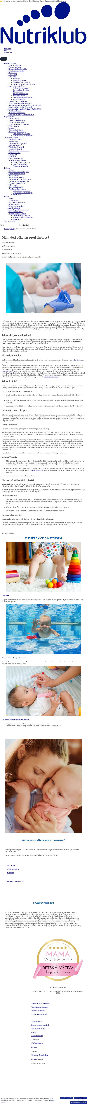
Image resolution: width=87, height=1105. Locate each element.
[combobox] (10, 225)
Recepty (11, 128)
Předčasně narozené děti (16, 183)
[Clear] (21, 225)
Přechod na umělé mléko (16, 122)
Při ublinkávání (18, 92)
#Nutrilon (10, 873)
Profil (6, 51)
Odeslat (25, 225)
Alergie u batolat (14, 208)
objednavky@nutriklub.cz (39, 1055)
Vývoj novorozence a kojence (18, 172)
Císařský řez (12, 155)
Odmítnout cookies (66, 1098)
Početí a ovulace (13, 141)
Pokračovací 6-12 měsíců (21, 82)
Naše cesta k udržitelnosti (16, 113)
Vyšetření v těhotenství (16, 147)
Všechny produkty (14, 67)
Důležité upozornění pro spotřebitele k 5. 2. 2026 (24, 105)
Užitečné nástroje (36, 1021)
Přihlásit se (7, 49)
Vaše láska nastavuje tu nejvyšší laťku (21, 115)
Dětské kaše (12, 73)
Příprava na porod (14, 153)
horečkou (77, 360)
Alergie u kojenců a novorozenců (19, 179)
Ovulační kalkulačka (20, 164)
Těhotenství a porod (11, 137)
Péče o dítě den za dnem (16, 174)
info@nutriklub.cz (13, 869)
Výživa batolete (13, 126)
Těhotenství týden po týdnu (17, 143)
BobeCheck (17, 195)
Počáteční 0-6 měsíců (20, 80)
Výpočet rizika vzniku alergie (22, 136)
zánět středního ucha (51, 377)
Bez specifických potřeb (21, 90)
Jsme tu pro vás (9, 221)
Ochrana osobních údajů (39, 1014)
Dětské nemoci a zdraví (16, 177)
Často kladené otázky (15, 130)
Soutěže (33, 1032)
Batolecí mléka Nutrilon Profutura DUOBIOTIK (24, 109)
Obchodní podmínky (38, 1011)
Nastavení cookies (36, 1018)
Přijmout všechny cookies (78, 1102)
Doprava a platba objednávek (40, 1003)
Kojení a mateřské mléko (16, 120)
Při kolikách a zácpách (20, 94)
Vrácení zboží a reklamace (39, 1007)
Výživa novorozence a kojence (18, 124)
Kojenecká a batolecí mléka (17, 69)
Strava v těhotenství (15, 149)
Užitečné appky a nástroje (17, 132)
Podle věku (12, 77)
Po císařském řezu (19, 99)
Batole (6, 196)
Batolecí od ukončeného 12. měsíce (24, 84)
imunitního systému (8, 371)
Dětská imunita (13, 175)
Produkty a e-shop (10, 63)
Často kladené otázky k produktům (20, 103)
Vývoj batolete (13, 200)
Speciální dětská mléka (16, 71)
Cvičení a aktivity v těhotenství (18, 151)
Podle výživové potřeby (16, 86)
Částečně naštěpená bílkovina (22, 97)
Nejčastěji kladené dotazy (15, 881)
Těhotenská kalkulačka (20, 166)
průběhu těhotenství (36, 470)
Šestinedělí (12, 156)
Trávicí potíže (13, 185)
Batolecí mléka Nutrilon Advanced (20, 107)
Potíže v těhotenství (15, 145)
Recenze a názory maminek (17, 101)
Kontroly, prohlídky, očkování (18, 181)
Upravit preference (80, 1098)
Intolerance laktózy (19, 96)
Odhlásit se (8, 52)
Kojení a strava (9, 116)
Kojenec (7, 168)
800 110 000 (11, 865)
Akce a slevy (12, 75)
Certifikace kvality (14, 111)
